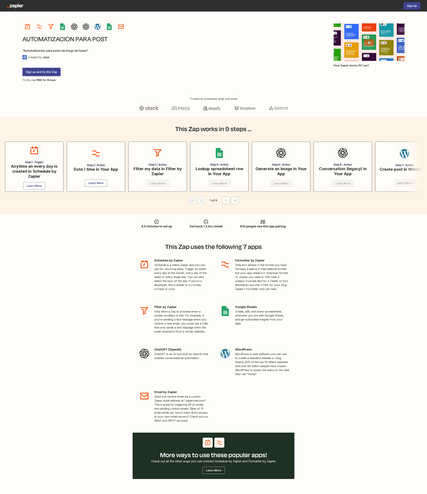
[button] (369, 42)
